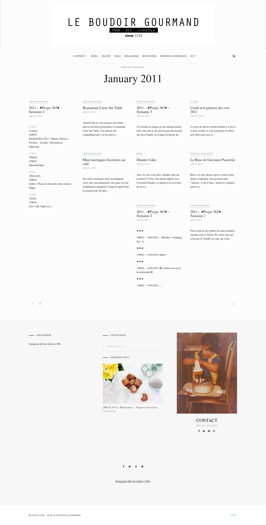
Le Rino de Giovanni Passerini (212, 159)
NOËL (94, 56)
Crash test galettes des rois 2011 (210, 109)
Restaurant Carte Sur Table (103, 107)
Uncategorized (38, 101)
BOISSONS (150, 56)
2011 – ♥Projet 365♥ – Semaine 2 (153, 213)
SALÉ (117, 56)
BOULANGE (132, 56)
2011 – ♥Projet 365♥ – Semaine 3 (153, 109)
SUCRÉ (106, 56)
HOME (233, 515)
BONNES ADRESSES (173, 56)
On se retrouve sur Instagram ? (133, 480)
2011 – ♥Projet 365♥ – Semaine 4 (45, 109)
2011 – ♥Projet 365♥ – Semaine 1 (206, 213)
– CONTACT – (79, 56)
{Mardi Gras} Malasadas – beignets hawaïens (130, 407)
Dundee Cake (146, 159)
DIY (193, 56)
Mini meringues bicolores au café (104, 161)
